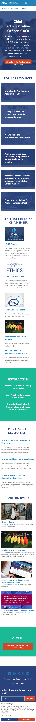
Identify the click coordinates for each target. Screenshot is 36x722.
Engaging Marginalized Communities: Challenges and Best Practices (18, 407)
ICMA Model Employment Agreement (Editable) (17, 92)
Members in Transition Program (13, 550)
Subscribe (29, 699)
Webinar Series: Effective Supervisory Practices (13, 476)
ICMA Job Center (7, 522)
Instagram (23, 673)
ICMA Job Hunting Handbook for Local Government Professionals (15, 581)
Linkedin (28, 673)
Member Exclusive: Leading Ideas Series (18, 387)
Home (5, 8)
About (7, 679)
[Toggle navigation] (33, 3)
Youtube (14, 673)
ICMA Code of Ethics (14, 276)
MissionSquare (18, 683)
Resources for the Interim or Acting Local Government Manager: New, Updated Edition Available (18, 179)
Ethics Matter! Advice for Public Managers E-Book (17, 201)
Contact (16, 679)
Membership (14, 8)
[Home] (9, 3)
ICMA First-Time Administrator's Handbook (17, 136)
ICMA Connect (12, 244)
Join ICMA (27, 679)
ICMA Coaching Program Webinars (17, 459)
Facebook (9, 673)
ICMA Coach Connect (15, 309)
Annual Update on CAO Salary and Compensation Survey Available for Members (17, 158)
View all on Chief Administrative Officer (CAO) (18, 62)
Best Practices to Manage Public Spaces (18, 396)
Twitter (18, 673)
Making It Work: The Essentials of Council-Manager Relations (15, 114)
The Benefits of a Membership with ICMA (16, 352)
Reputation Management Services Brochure (17, 610)
